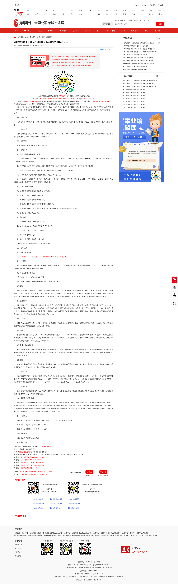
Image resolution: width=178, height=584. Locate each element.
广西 (45, 14)
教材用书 (158, 30)
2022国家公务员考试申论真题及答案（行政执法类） (141, 81)
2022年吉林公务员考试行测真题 (134, 104)
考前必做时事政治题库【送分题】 (51, 99)
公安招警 (75, 30)
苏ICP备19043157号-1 (102, 565)
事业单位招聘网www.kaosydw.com (32, 457)
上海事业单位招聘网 (78, 535)
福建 (133, 10)
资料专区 (127, 38)
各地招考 (33, 37)
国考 (28, 10)
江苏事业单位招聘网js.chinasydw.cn (32, 468)
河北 (54, 10)
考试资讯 (27, 30)
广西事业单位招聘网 (150, 535)
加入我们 (18, 548)
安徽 (115, 10)
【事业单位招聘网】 (55, 503)
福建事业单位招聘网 (64, 535)
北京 (36, 10)
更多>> (158, 38)
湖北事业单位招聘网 (93, 535)
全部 (43, 37)
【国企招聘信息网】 (73, 503)
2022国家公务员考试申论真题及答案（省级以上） (140, 86)
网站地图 (153, 5)
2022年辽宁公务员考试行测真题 (134, 101)
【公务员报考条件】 (56, 508)
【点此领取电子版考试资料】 (100, 101)
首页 (16, 30)
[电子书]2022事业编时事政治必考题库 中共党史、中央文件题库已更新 (72, 62)
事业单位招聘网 (30, 533)
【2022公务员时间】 (38, 508)
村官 (98, 30)
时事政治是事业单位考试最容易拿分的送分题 (139, 63)
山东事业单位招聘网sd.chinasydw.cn (33, 465)
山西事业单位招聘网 (85, 533)
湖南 (159, 10)
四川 (63, 14)
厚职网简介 (18, 544)
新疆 (124, 14)
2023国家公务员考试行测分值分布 (135, 66)
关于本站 (81, 562)
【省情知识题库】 (74, 499)
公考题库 (134, 30)
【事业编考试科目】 (37, 503)
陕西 (98, 14)
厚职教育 (160, 5)
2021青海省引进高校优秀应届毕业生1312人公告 (36, 471)
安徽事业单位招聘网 (35, 535)
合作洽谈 (18, 552)
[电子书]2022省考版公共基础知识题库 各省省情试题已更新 (69, 59)
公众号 (174, 281)
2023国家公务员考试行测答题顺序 (135, 55)
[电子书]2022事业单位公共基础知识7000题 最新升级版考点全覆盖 (71, 66)
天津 (45, 10)
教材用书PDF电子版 (88, 99)
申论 (146, 30)
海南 (54, 14)
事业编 (174, 305)
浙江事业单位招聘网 (20, 535)
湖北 (150, 10)
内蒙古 (160, 14)
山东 (89, 10)
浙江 (107, 10)
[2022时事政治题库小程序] (39, 56)
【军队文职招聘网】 (74, 508)
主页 (26, 37)
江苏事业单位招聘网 (143, 533)
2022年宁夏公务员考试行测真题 (134, 89)
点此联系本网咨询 (46, 446)
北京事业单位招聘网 (71, 533)
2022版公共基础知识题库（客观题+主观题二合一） (141, 49)
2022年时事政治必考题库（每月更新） (137, 46)
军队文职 (122, 30)
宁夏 (115, 14)
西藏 (133, 14)
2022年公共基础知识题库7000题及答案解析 (138, 58)
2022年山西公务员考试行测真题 (134, 95)
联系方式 (18, 556)
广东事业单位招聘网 (136, 535)
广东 (36, 14)
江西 (124, 10)
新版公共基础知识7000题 (71, 99)
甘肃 (107, 14)
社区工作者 (111, 30)
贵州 (89, 14)
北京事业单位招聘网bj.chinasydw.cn (32, 462)
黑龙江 (151, 14)
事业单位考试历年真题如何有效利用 (136, 69)
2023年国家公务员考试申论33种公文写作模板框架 (141, 52)
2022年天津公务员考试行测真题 (134, 92)
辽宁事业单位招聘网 (100, 533)
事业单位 (51, 30)
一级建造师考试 (19, 533)
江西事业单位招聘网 (49, 535)
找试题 (174, 289)
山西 (63, 10)
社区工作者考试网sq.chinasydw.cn (32, 460)
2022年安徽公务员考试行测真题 (134, 98)
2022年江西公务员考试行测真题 (134, 107)
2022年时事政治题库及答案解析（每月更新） (139, 61)
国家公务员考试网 (32, 101)
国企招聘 (63, 30)
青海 (142, 14)
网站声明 (89, 562)
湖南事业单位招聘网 (107, 535)
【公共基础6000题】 (56, 499)
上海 (142, 10)
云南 (80, 14)
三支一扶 (87, 30)
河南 (28, 14)
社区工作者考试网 (43, 533)
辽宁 (71, 10)
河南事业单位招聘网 (121, 535)
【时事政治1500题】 (38, 499)
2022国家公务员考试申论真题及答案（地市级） (140, 83)
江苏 (98, 10)
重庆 (71, 14)
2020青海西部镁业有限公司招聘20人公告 (33, 474)
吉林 (80, 10)
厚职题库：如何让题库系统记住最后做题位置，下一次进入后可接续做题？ (142, 43)
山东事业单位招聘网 (56, 533)
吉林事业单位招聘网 (114, 533)
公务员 (39, 30)
